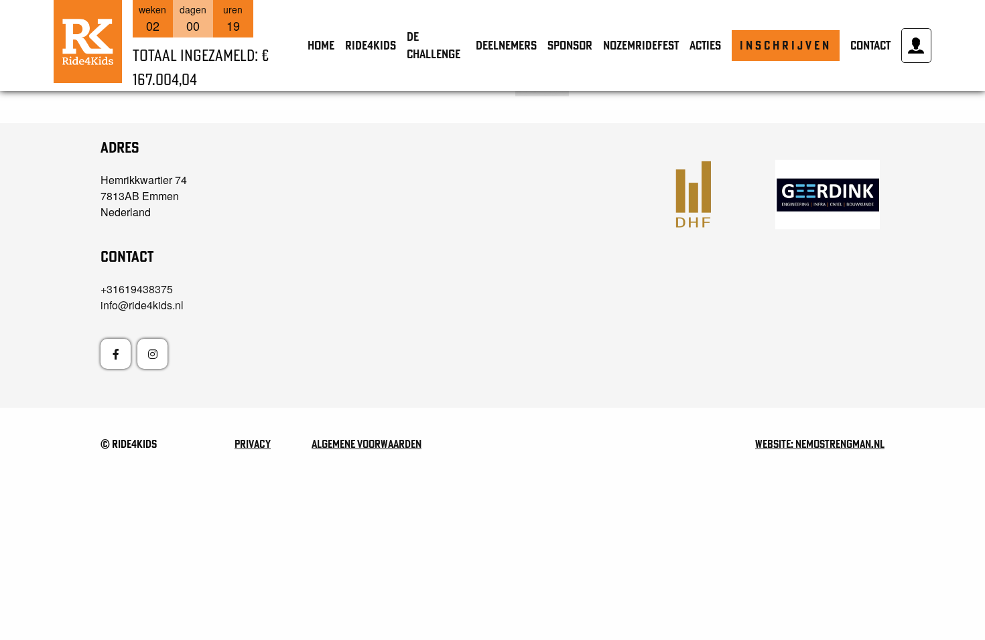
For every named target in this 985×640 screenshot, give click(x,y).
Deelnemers (506, 45)
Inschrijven (786, 45)
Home (321, 45)
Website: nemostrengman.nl (819, 444)
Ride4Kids (370, 45)
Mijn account (916, 45)
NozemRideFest (641, 45)
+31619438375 (137, 289)
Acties (705, 45)
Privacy (253, 444)
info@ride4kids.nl (142, 305)
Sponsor (569, 45)
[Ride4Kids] (87, 41)
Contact (870, 45)
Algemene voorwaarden (366, 444)
